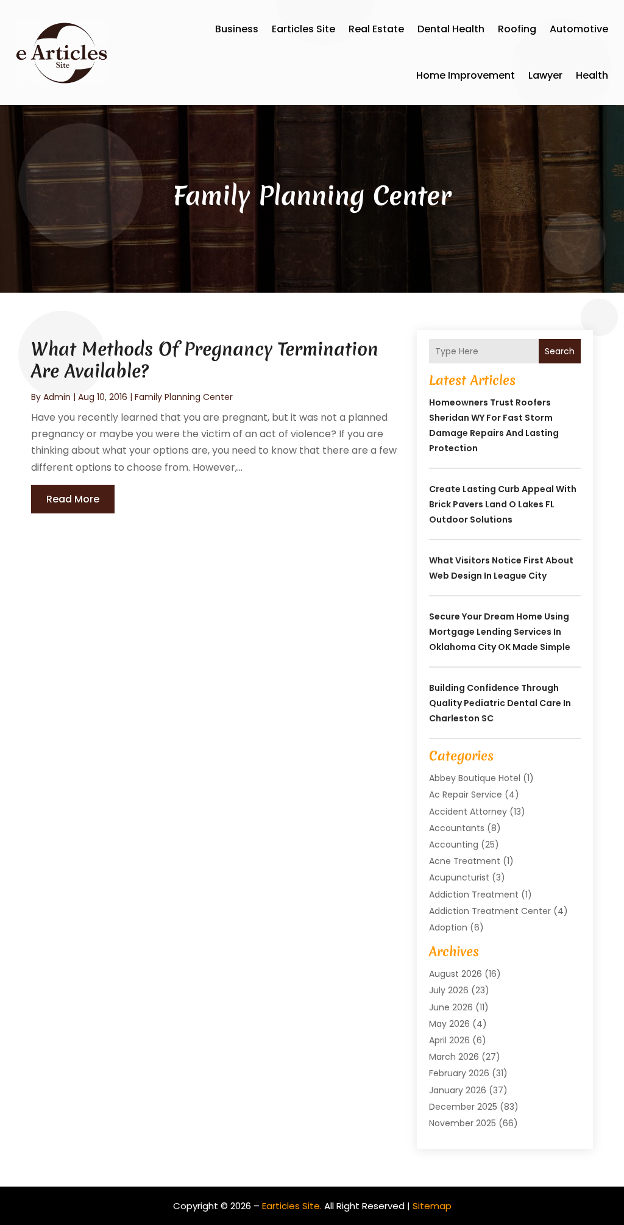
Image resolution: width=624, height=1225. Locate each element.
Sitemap (432, 1205)
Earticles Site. (292, 1205)
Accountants (456, 828)
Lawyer (545, 75)
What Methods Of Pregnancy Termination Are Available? (204, 360)
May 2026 (449, 1024)
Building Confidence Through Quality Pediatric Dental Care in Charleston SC (500, 703)
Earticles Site (303, 29)
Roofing (517, 29)
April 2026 (449, 1040)
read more (72, 499)
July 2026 (449, 990)
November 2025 (462, 1123)
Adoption (448, 927)
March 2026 (454, 1057)
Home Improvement (465, 75)
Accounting (453, 844)
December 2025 (463, 1107)
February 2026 (459, 1073)
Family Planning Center (184, 397)
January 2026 (457, 1090)
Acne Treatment (464, 861)
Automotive (579, 29)
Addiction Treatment (474, 894)
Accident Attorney (468, 811)
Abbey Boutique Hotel (474, 778)
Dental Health (450, 29)
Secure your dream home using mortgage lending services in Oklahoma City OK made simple (499, 631)
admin (57, 397)
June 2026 (451, 1007)
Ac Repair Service (465, 794)
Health (592, 75)
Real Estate (376, 29)
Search (560, 351)
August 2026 (455, 974)
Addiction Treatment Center (490, 911)
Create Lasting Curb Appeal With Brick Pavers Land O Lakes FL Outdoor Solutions (502, 504)
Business (236, 29)
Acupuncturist (459, 877)
